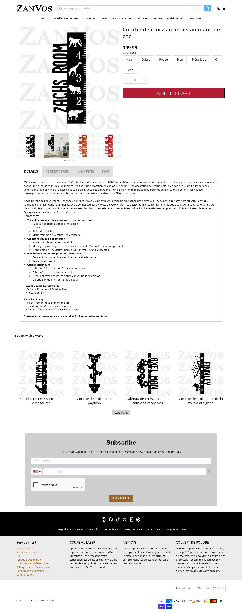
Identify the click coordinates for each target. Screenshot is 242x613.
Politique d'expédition (29, 559)
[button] (65, 160)
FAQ (18, 556)
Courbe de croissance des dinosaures (41, 401)
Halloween (143, 18)
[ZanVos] (34, 8)
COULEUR (129, 53)
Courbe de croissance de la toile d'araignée (201, 401)
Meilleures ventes (66, 18)
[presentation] (14, 147)
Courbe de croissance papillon (94, 401)
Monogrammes (121, 18)
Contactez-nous (99, 246)
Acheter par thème (166, 18)
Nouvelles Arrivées (95, 18)
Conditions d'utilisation (30, 571)
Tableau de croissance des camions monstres (147, 401)
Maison (45, 18)
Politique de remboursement (33, 567)
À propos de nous (26, 552)
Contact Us (194, 18)
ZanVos (28, 600)
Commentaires (25, 574)
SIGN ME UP (121, 498)
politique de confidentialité (32, 563)
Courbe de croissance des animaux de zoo (171, 32)
